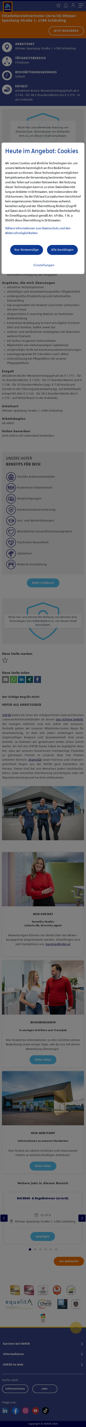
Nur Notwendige (26, 250)
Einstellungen (44, 265)
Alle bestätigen (62, 250)
